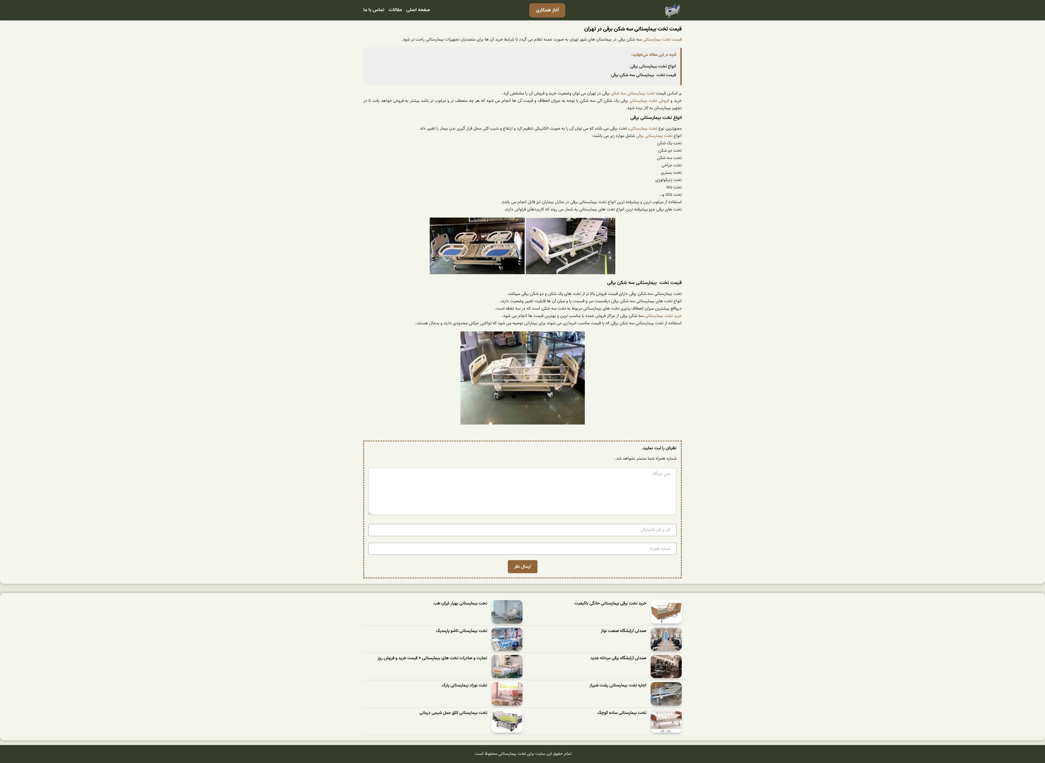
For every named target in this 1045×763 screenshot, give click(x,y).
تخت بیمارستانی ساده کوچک (621, 713)
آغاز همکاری (547, 10)
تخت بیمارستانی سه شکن (633, 93)
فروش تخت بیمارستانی (649, 100)
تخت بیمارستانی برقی (654, 135)
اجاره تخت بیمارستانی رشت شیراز (617, 685)
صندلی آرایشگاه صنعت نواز (623, 631)
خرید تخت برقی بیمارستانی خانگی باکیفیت (610, 603)
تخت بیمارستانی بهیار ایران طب (460, 603)
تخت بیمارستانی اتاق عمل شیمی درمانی (453, 713)
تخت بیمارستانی (643, 128)
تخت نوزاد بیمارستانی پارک (464, 685)
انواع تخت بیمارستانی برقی (653, 66)
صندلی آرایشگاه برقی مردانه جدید (618, 658)
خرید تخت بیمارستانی (663, 315)
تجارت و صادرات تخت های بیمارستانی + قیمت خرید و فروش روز (432, 658)
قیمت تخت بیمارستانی (662, 39)
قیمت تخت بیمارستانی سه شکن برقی (643, 75)
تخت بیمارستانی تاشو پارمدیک (461, 631)
